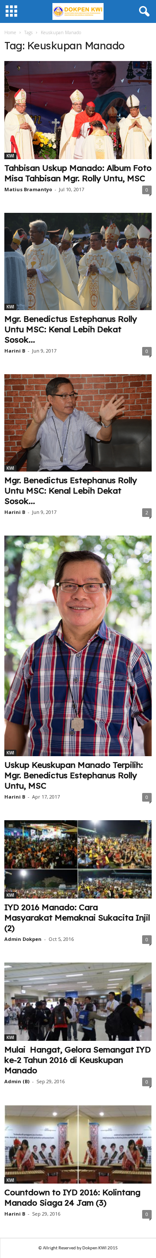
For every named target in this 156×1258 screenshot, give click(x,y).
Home (10, 32)
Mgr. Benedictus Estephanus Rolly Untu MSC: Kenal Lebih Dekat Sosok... (70, 329)
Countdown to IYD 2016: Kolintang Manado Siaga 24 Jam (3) (72, 1197)
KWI (10, 156)
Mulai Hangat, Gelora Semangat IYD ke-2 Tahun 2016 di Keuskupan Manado (77, 1059)
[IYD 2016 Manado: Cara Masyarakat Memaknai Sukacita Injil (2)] (78, 859)
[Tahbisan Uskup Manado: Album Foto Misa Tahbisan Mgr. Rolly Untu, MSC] (78, 110)
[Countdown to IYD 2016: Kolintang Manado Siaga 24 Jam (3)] (78, 1144)
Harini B (14, 350)
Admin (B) (16, 1081)
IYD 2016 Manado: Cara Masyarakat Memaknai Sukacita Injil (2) (77, 917)
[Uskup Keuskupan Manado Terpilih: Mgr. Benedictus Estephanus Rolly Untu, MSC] (78, 646)
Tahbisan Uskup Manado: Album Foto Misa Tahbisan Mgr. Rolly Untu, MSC (78, 173)
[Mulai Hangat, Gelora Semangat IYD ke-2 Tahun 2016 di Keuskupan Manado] (78, 1002)
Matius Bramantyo (28, 189)
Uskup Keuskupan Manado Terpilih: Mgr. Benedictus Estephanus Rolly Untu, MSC (73, 775)
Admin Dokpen (23, 939)
